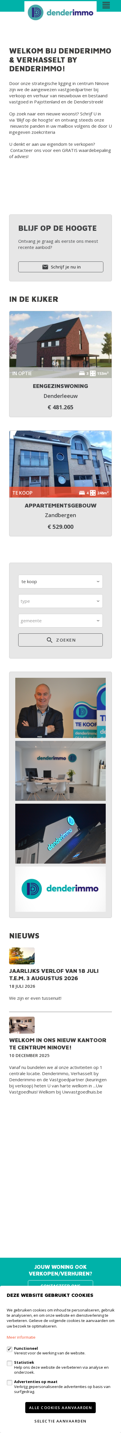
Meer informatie (21, 1337)
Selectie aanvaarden (60, 1421)
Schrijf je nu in (65, 267)
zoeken (65, 640)
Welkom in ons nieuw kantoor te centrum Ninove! (57, 1043)
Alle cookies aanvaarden (60, 1407)
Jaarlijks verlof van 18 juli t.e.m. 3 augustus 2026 (54, 974)
